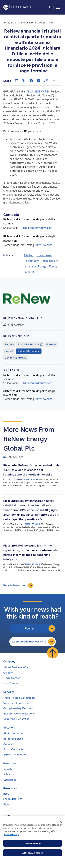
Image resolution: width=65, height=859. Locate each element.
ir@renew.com (43, 245)
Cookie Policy (11, 834)
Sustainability (50, 260)
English (9, 344)
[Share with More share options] (53, 80)
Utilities (29, 255)
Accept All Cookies (32, 852)
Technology (31, 260)
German (51, 344)
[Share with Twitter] (24, 80)
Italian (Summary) (29, 351)
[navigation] (58, 7)
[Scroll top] (52, 652)
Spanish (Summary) (30, 344)
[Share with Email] (38, 80)
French (9, 351)
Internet (29, 272)
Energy (53, 266)
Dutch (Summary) (16, 357)
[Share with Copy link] (46, 80)
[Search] (50, 7)
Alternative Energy (35, 266)
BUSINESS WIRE (38, 91)
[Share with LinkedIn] (16, 80)
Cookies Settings (33, 843)
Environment (44, 255)
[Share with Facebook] (31, 80)
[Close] (61, 821)
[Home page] (17, 7)
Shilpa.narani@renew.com (37, 227)
